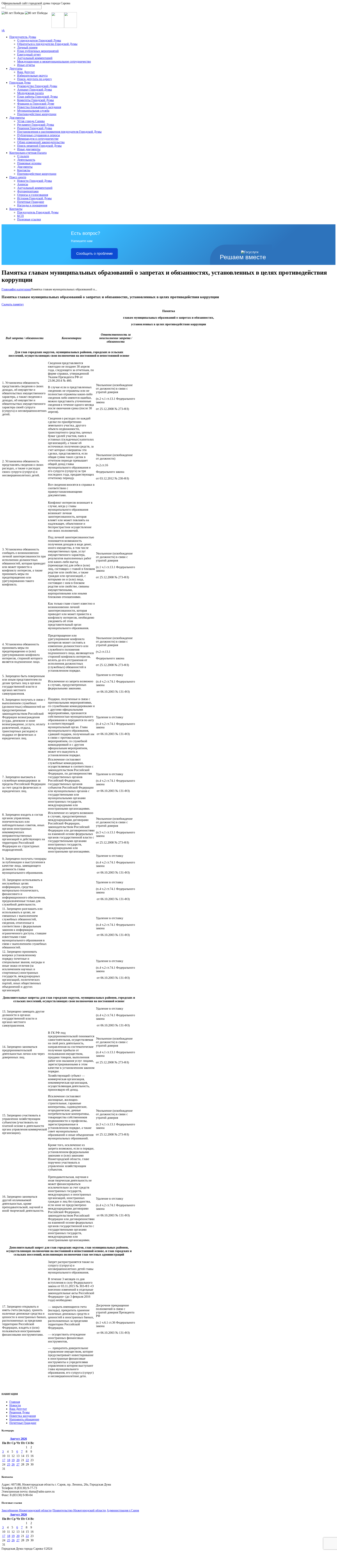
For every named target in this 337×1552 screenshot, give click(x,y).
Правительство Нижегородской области (79, 1510)
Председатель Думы (22, 37)
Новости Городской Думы (34, 180)
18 (8, 1460)
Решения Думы (19, 1412)
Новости (15, 1405)
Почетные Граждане (30, 201)
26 (13, 1464)
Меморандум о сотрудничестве (38, 138)
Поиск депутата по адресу (34, 79)
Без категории (21, 289)
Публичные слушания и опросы (38, 135)
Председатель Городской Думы (38, 212)
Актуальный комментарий (34, 58)
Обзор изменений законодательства (41, 142)
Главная (7, 289)
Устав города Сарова (31, 121)
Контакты (23, 170)
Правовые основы (29, 163)
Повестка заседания (22, 1416)
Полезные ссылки (29, 219)
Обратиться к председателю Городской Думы (47, 44)
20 (18, 1460)
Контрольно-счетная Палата (28, 152)
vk (3, 30)
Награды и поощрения (32, 205)
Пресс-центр (17, 177)
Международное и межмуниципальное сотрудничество (54, 61)
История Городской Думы (34, 198)
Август (18, 1438)
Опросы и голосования (32, 194)
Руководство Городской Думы (37, 86)
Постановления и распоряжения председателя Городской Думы (59, 131)
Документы (17, 117)
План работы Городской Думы (37, 96)
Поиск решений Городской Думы (39, 145)
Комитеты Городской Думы (35, 100)
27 (18, 1464)
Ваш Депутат (26, 72)
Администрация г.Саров (123, 1510)
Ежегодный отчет (29, 54)
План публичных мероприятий (38, 51)
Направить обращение (24, 1419)
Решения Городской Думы (34, 128)
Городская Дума (20, 82)
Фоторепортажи (28, 191)
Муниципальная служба (33, 110)
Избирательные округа (32, 75)
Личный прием (27, 47)
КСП (20, 216)
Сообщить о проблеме (94, 254)
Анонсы (22, 184)
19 (13, 1460)
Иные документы (28, 149)
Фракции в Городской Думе (35, 103)
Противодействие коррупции (36, 114)
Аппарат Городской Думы (34, 89)
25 (8, 1464)
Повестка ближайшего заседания (39, 107)
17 (3, 1460)
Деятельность (26, 159)
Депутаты (15, 68)
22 (27, 1460)
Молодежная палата (30, 93)
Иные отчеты (26, 65)
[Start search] (3, 8)
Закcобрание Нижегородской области (27, 1510)
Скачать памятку (13, 304)
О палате (23, 156)
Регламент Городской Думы (35, 124)
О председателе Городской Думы (39, 40)
